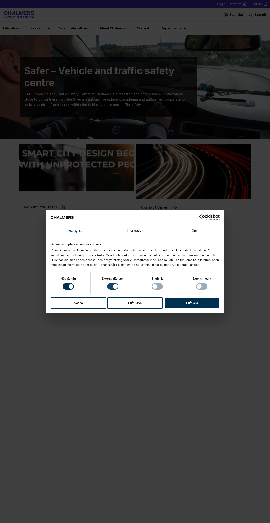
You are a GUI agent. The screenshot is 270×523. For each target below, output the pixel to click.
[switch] (112, 286)
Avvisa (78, 302)
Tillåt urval (135, 302)
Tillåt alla (192, 302)
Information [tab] (135, 230)
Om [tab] (194, 230)
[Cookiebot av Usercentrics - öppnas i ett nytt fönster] (202, 217)
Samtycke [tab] (76, 231)
